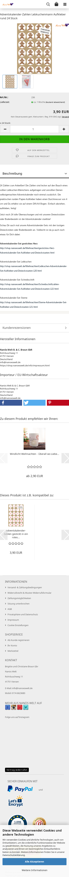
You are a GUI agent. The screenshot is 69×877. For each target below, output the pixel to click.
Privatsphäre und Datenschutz (23, 614)
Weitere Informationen (34, 870)
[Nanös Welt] (6, 4)
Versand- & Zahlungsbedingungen (25, 587)
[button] (5, 129)
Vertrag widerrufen (17, 769)
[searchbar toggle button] (48, 4)
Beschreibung (12, 173)
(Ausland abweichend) (55, 102)
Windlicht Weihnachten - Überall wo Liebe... (34, 453)
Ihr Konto (12, 645)
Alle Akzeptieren (34, 861)
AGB (10, 609)
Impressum (13, 619)
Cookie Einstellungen (18, 625)
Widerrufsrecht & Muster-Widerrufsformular (29, 592)
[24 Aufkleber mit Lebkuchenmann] (34, 48)
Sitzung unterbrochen (18, 603)
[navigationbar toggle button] (65, 4)
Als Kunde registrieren (18, 640)
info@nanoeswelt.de (22, 688)
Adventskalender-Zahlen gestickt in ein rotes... (16, 534)
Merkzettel (13, 650)
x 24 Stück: (5, 122)
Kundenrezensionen (17, 328)
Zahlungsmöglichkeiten (19, 598)
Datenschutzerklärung (14, 855)
